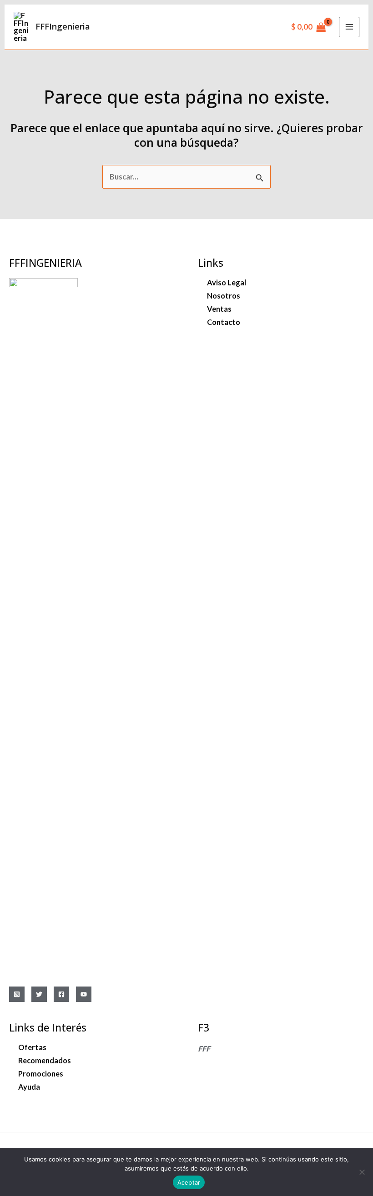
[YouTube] (83, 994)
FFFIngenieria (62, 26)
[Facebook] (61, 994)
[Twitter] (39, 994)
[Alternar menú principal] (349, 27)
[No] (361, 1171)
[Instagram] (17, 994)
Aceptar (189, 1182)
